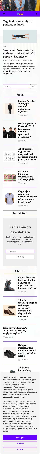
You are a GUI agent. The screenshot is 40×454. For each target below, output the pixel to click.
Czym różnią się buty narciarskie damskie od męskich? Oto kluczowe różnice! (27, 282)
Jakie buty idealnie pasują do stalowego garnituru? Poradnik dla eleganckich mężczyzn (27, 308)
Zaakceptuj (20, 438)
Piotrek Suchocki (14, 60)
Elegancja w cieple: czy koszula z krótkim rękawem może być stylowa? (27, 196)
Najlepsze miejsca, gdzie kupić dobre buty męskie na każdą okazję (27, 350)
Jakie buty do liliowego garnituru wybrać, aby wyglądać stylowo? (15, 330)
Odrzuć (20, 450)
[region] (20, 413)
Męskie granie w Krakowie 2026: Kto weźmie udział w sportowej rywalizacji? (27, 130)
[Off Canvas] (4, 13)
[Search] (36, 13)
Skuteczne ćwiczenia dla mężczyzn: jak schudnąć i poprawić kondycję (19, 53)
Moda (4, 46)
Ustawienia (20, 444)
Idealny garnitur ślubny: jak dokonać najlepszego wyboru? (26, 106)
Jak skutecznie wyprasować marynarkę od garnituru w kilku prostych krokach (27, 154)
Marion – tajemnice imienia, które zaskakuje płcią (26, 175)
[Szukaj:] (16, 86)
